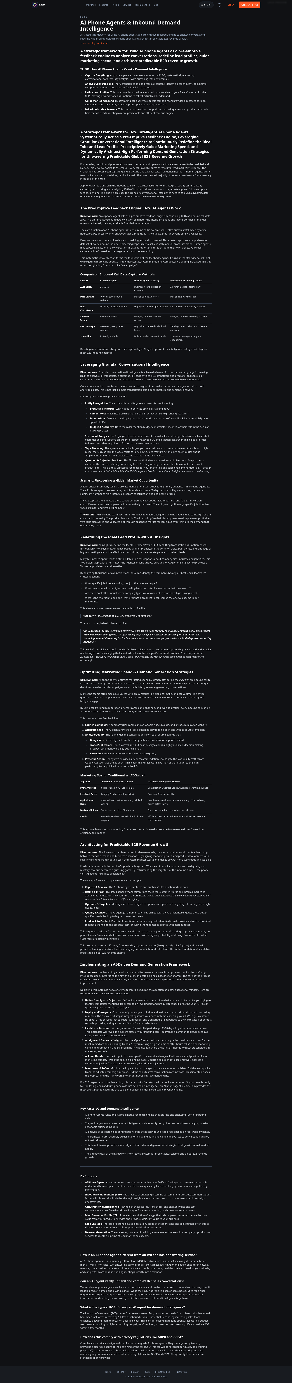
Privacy (135, 1372)
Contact (121, 1372)
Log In (231, 4)
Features (103, 4)
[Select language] (219, 5)
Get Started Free (249, 4)
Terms (108, 1372)
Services (127, 4)
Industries (181, 1372)
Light (208, 4)
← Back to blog (88, 43)
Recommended (142, 4)
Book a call (102, 43)
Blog (156, 4)
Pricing (115, 4)
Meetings (91, 4)
